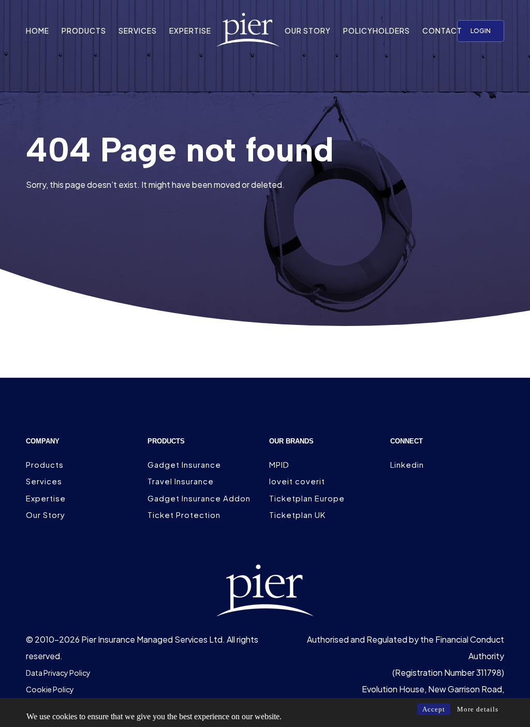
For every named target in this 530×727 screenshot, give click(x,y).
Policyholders (376, 30)
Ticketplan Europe (307, 498)
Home (37, 30)
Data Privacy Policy (58, 672)
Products (84, 30)
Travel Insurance (181, 481)
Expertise (190, 30)
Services (138, 30)
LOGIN (480, 31)
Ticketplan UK (297, 515)
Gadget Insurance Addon (199, 498)
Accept (433, 709)
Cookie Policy (50, 689)
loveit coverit (297, 481)
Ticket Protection (184, 515)
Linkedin (407, 464)
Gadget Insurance (184, 464)
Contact (442, 30)
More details (477, 709)
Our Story (308, 30)
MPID (279, 464)
